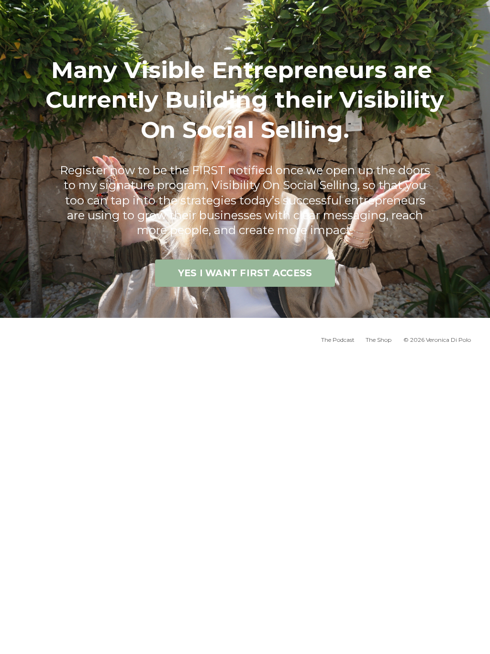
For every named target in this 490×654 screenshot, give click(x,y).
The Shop (378, 339)
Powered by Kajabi (440, 367)
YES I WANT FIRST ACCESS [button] (245, 273)
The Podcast (338, 339)
